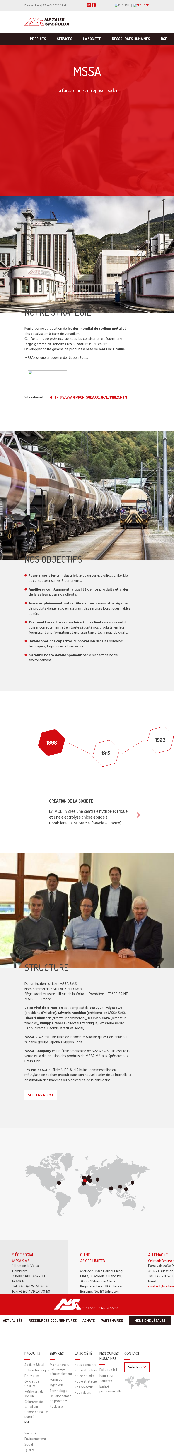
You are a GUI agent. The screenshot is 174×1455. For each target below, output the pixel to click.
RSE (164, 39)
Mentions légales (150, 1320)
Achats (88, 1320)
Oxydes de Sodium (31, 1384)
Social (28, 1444)
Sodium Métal (34, 1365)
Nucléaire (56, 1406)
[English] (124, 6)
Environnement (35, 1439)
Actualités (13, 1320)
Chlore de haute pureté (36, 1414)
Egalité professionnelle (110, 1389)
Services (64, 39)
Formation (57, 1379)
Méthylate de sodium (34, 1394)
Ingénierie (57, 1385)
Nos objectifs (84, 1387)
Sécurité (30, 1433)
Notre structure (86, 1370)
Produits (38, 39)
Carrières (105, 1381)
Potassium (31, 1376)
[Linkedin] (89, 6)
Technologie (59, 1391)
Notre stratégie (86, 1381)
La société (92, 39)
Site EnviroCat (41, 1095)
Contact (132, 1354)
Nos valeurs (83, 1392)
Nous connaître (86, 1365)
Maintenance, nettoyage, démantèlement (61, 1370)
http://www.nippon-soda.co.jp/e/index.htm (88, 397)
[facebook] (94, 6)
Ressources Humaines (131, 39)
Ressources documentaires (53, 1320)
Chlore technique (36, 1370)
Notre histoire (85, 1376)
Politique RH (108, 1370)
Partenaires (112, 1320)
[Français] (141, 6)
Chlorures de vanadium (33, 1404)
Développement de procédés (61, 1399)
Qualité (29, 1450)
